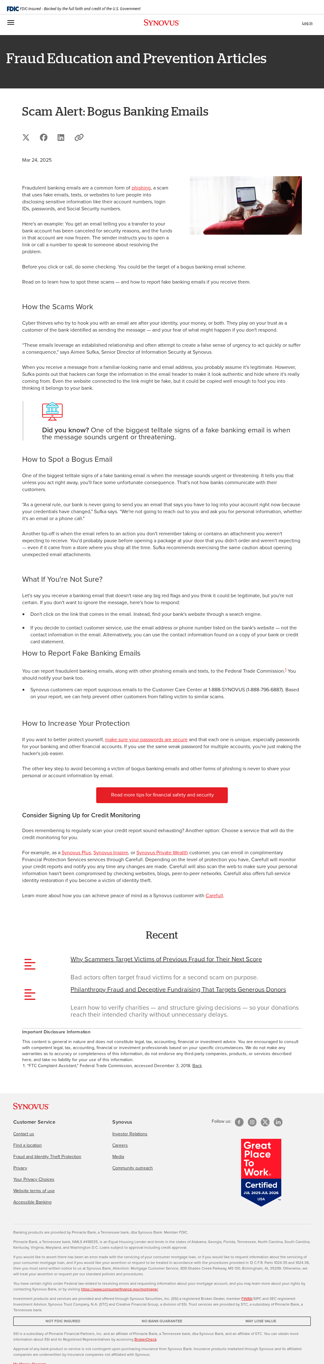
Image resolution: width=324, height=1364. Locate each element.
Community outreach (132, 1168)
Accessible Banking (32, 1202)
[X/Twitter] (265, 1122)
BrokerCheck (145, 1339)
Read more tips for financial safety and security (162, 794)
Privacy (20, 1168)
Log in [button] (307, 23)
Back (197, 1065)
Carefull (214, 895)
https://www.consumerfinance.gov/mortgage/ (119, 1289)
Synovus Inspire (110, 852)
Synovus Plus (76, 852)
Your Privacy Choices (33, 1179)
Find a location (27, 1145)
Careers (120, 1145)
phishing (141, 187)
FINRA (246, 1298)
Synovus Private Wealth (162, 852)
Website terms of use (34, 1190)
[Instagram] (252, 1122)
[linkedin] (278, 1122)
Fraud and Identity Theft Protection (47, 1156)
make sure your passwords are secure (146, 739)
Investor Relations (129, 1134)
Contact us (23, 1134)
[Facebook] (239, 1122)
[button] (79, 137)
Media (118, 1156)
